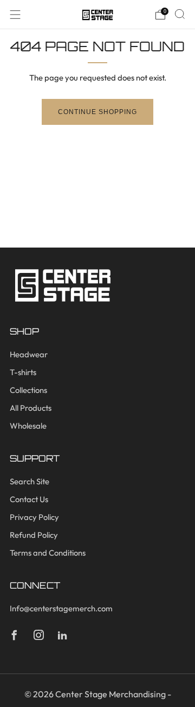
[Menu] (15, 14)
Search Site (29, 481)
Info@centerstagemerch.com (61, 608)
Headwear (29, 354)
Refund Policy (34, 535)
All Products (30, 408)
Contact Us (29, 499)
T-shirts (23, 372)
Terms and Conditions (48, 553)
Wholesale (28, 426)
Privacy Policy (34, 517)
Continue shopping (97, 112)
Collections (28, 390)
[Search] (179, 14)
